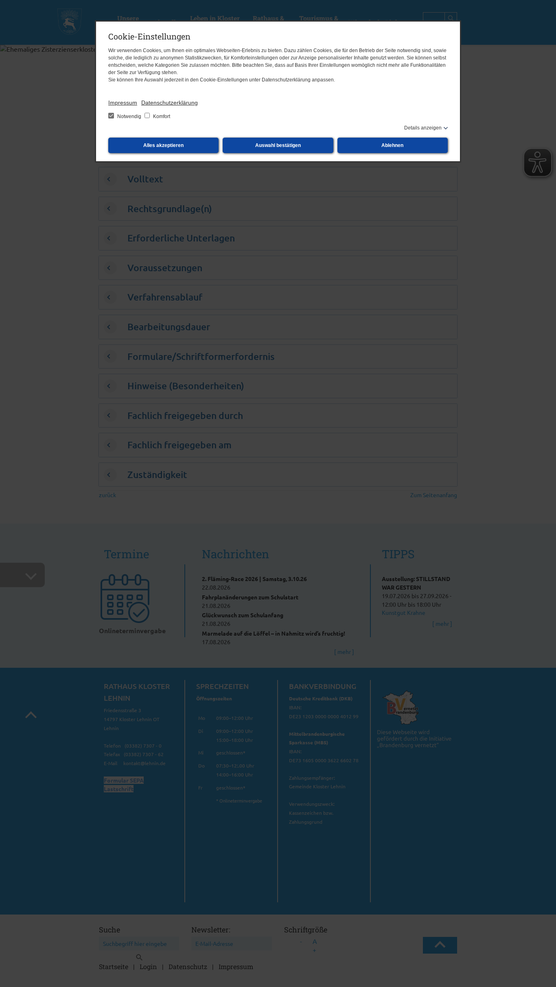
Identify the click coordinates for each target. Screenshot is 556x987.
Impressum (122, 102)
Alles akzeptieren (163, 145)
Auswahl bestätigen (278, 145)
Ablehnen (392, 145)
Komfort (161, 116)
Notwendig (129, 116)
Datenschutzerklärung (169, 102)
